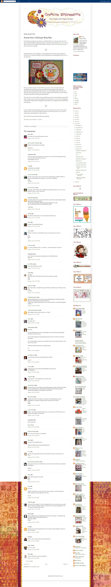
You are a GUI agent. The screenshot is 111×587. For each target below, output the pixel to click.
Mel (28, 537)
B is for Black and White (81, 163)
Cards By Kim (78, 417)
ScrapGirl (77, 459)
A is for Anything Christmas (79, 175)
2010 (76, 182)
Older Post (65, 564)
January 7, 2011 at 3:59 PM (33, 532)
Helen (76, 93)
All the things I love (79, 345)
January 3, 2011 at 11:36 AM (34, 259)
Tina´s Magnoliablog (79, 536)
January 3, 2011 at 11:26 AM (34, 249)
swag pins (84, 485)
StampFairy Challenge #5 (81, 170)
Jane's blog (61, 42)
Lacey (76, 95)
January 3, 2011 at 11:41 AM (34, 268)
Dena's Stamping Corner (80, 386)
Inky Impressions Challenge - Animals (33, 119)
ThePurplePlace (31, 327)
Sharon (60, 111)
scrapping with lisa (79, 526)
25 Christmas (84, 475)
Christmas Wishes (79, 156)
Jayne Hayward (31, 355)
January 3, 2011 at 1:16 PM (33, 314)
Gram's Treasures (32, 187)
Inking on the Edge (79, 376)
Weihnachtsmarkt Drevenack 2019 (84, 369)
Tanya (29, 440)
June (77, 138)
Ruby (29, 554)
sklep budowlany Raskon (80, 554)
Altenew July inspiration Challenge (84, 410)
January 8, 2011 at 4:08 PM (33, 549)
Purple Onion (83, 388)
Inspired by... (78, 546)
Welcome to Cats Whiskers (78, 448)
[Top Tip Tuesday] (80, 189)
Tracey (29, 231)
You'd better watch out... (83, 430)
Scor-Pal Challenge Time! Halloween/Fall (84, 530)
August (77, 134)
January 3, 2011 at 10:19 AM (34, 240)
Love (77, 154)
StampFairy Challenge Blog (56, 44)
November (78, 127)
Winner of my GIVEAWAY (84, 359)
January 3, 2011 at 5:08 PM (33, 350)
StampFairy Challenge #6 (81, 165)
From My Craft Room (80, 397)
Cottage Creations (79, 437)
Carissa (82, 36)
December (78, 125)
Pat (28, 526)
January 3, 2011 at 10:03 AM (34, 209)
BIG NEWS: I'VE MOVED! (80, 548)
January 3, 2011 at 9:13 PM (33, 392)
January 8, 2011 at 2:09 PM (33, 541)
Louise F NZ (30, 410)
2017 (76, 111)
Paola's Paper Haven (79, 484)
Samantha (77, 102)
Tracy (29, 474)
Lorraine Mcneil (31, 174)
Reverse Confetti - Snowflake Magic (84, 379)
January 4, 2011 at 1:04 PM (33, 427)
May (77, 140)
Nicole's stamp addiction (80, 565)
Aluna (29, 319)
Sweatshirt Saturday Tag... (80, 460)
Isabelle (29, 213)
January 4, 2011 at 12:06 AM (34, 405)
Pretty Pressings (78, 473)
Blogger (61, 576)
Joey (29, 486)
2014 (76, 117)
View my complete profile (78, 51)
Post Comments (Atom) (34, 566)
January (78, 148)
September (78, 132)
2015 (76, 115)
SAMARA (30, 502)
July (77, 136)
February (78, 146)
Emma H (30, 545)
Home (46, 564)
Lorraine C (77, 100)
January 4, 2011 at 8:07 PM (33, 435)
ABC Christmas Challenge (78, 319)
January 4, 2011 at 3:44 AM (33, 415)
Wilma (76, 104)
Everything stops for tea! (84, 420)
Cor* (29, 451)
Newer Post (26, 564)
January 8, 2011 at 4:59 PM (33, 558)
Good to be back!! (84, 439)
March (77, 144)
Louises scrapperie (79, 494)
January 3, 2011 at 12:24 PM (34, 281)
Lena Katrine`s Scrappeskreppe (78, 505)
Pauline (29, 513)
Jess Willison (30, 264)
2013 (76, 119)
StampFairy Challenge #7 (81, 150)
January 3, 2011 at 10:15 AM (34, 226)
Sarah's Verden (78, 407)
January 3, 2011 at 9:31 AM (33, 193)
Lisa (29, 166)
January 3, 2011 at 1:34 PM (33, 322)
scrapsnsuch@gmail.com (33, 310)
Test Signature (78, 558)
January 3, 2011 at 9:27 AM (33, 183)
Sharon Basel (31, 397)
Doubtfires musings (79, 563)
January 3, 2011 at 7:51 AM (33, 161)
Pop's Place (77, 553)
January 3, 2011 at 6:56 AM (33, 150)
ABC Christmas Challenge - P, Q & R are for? (84, 324)
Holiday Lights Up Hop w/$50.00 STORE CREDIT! (81, 342)
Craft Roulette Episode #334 (84, 311)
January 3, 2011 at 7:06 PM (33, 380)
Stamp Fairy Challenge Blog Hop (80, 178)
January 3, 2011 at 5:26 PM (33, 362)
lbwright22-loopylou (32, 297)
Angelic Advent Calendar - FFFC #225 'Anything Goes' (84, 401)
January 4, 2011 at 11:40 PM (34, 470)
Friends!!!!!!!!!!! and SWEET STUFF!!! (84, 519)
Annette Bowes (31, 385)
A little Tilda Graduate (84, 497)
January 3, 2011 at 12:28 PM (34, 292)
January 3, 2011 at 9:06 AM (33, 170)
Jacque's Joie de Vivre (80, 516)
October (78, 129)
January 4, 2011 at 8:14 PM (33, 447)
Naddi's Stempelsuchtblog (81, 366)
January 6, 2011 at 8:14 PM (33, 522)
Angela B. (30, 376)
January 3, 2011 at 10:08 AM (34, 217)
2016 (76, 113)
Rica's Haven (78, 560)
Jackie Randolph (31, 197)
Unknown (30, 245)
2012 (76, 121)
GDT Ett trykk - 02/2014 (84, 508)
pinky (29, 134)
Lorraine (76, 98)
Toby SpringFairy (47, 87)
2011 (76, 123)
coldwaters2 (30, 285)
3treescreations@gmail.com (34, 461)
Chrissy (29, 366)
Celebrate (78, 172)
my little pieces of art (79, 463)
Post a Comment (29, 561)
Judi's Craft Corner (79, 556)
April (77, 142)
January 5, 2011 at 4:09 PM (33, 497)
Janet (29, 222)
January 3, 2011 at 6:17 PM (33, 372)
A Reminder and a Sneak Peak (81, 167)
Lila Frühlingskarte (84, 539)
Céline (29, 272)
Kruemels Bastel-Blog (80, 308)
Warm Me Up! (79, 160)
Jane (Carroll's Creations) (33, 143)
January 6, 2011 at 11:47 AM (34, 509)
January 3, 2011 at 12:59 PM (34, 305)
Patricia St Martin (32, 431)
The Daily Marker (79, 340)
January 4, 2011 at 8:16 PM (33, 457)
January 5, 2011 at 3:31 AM (33, 481)
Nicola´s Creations (79, 550)
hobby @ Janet (78, 330)
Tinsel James (78, 152)
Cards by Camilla (79, 356)
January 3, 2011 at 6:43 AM (33, 138)
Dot (75, 91)
